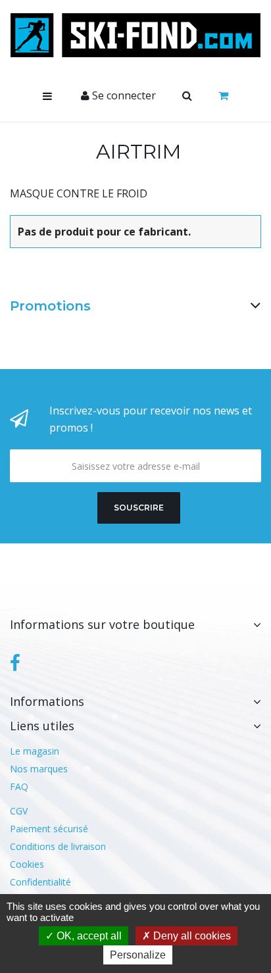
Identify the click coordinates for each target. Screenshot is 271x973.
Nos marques (39, 768)
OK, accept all (88, 935)
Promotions (50, 306)
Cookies (27, 864)
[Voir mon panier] (223, 96)
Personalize (138, 955)
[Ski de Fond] (135, 35)
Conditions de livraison (58, 846)
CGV (19, 811)
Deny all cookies (191, 935)
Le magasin (34, 751)
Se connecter (122, 95)
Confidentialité (40, 882)
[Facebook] (15, 663)
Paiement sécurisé (49, 828)
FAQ (19, 786)
